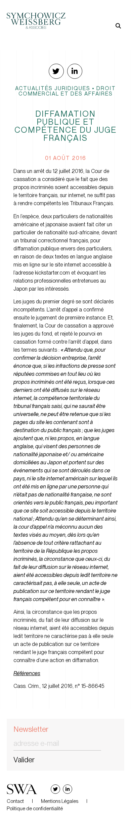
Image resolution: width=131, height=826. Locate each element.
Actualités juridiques (52, 88)
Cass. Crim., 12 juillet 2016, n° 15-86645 (58, 686)
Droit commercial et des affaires (67, 91)
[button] (95, 15)
